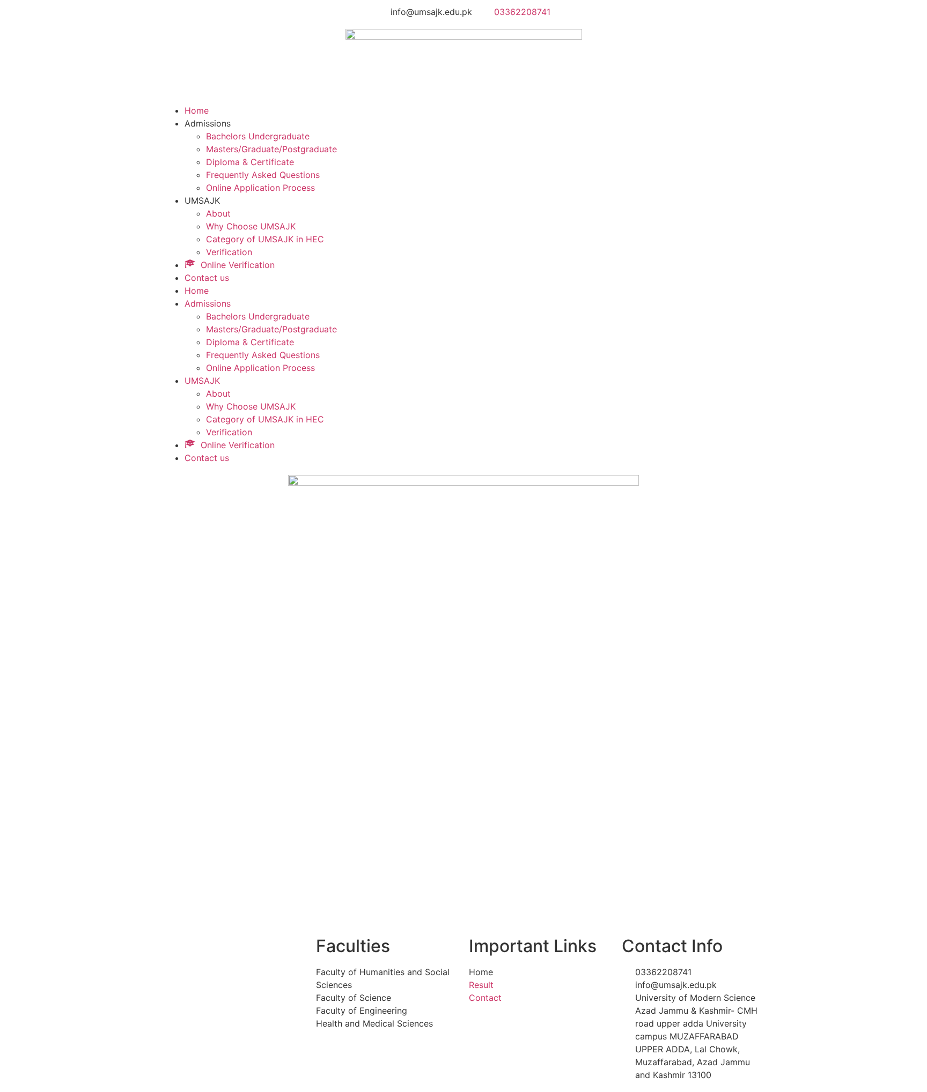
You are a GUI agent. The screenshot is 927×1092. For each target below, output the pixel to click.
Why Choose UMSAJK (251, 226)
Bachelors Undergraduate (258, 136)
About (218, 213)
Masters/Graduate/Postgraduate (271, 149)
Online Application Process (260, 187)
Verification (229, 252)
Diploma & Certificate (250, 162)
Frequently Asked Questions (263, 174)
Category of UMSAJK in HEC (265, 239)
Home (197, 110)
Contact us (207, 277)
